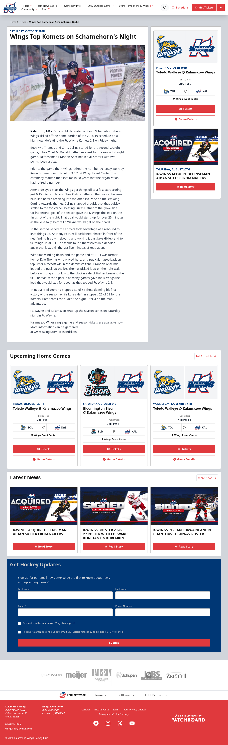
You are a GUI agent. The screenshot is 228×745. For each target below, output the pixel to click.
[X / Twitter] (120, 723)
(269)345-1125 (13, 723)
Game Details (188, 119)
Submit (114, 643)
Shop (44, 9)
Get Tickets (206, 7)
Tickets (25, 5)
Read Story (187, 186)
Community (27, 9)
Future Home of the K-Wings (134, 5)
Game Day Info (72, 5)
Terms (116, 709)
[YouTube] (132, 723)
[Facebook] (96, 723)
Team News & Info (46, 5)
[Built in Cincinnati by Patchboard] (188, 718)
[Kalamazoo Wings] (10, 7)
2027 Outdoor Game (99, 5)
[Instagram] (108, 723)
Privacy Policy (101, 709)
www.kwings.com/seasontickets (55, 332)
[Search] (165, 7)
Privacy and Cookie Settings (114, 714)
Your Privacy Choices (135, 709)
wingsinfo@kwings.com (18, 728)
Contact (85, 709)
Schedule (182, 7)
